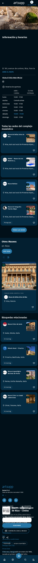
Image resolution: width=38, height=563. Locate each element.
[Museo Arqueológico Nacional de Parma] (30, 374)
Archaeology (7, 339)
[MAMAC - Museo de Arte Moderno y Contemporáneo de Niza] (30, 162)
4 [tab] (22, 28)
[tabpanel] (19, 18)
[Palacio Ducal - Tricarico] (30, 350)
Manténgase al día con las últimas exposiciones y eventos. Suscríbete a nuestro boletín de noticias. (16, 515)
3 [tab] (20, 28)
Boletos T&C (6, 542)
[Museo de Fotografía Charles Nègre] (30, 210)
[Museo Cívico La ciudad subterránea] (30, 399)
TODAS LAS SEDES (19, 230)
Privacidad (6, 549)
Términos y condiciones (10, 539)
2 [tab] (18, 28)
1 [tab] (16, 28)
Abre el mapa (8, 72)
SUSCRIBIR (17, 525)
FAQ (3, 536)
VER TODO (6, 251)
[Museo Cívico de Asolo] (30, 326)
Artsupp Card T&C (8, 545)
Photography (7, 222)
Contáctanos (6, 533)
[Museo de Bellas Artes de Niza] (30, 138)
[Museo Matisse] (30, 186)
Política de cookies (9, 552)
